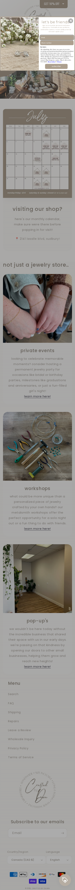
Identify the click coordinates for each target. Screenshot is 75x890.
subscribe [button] (56, 66)
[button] (70, 20)
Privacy (59, 62)
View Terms (51, 62)
